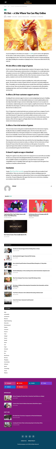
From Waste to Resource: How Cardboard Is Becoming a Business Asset (28, 292)
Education (6, 323)
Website (6, 372)
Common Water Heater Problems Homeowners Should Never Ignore (27, 403)
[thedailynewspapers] (28, 2)
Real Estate (6, 355)
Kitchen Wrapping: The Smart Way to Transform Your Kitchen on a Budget (28, 396)
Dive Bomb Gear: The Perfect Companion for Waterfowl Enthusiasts (27, 415)
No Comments (34, 16)
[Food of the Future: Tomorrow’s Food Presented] (8, 301)
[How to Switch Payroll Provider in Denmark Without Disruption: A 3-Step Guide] (8, 265)
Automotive (6, 316)
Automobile (6, 314)
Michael (9, 16)
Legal (5, 346)
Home (5, 342)
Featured (6, 329)
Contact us (23, 440)
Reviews (6, 357)
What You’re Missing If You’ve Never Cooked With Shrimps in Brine (27, 278)
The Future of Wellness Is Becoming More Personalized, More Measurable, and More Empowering (30, 286)
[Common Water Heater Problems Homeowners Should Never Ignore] (8, 405)
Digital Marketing (8, 320)
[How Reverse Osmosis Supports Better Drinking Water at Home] (8, 250)
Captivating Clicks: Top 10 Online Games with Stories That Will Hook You (14, 215)
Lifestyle (6, 349)
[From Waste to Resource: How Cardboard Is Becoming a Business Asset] (8, 294)
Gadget (5, 336)
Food (5, 333)
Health (5, 340)
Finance (6, 331)
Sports (5, 366)
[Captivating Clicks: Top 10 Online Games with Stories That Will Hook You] (15, 206)
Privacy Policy (31, 440)
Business (6, 318)
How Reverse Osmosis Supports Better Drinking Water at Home (26, 248)
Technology (6, 368)
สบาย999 (30, 53)
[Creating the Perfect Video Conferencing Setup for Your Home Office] (8, 424)
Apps (5, 312)
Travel (5, 370)
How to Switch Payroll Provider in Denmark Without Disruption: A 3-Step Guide (29, 263)
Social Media (7, 362)
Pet (5, 353)
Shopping (6, 359)
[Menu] (6, 2)
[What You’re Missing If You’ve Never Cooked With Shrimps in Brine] (8, 279)
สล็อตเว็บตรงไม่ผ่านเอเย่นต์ (16, 171)
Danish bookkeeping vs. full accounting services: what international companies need (31, 270)
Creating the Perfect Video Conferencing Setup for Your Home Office (28, 423)
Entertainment (7, 325)
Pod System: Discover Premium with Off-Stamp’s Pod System (38, 215)
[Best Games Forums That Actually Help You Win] (15, 226)
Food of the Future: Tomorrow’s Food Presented (23, 300)
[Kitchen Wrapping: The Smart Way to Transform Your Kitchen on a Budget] (8, 398)
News (5, 351)
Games (5, 338)
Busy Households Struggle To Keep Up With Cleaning (24, 256)
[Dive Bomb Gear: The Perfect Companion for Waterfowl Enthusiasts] (8, 417)
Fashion (5, 327)
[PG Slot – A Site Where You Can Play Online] (28, 35)
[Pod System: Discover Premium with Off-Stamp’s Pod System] (40, 206)
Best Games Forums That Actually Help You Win (15, 234)
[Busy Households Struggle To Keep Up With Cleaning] (8, 257)
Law (5, 344)
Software (6, 364)
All (5, 9)
